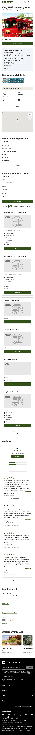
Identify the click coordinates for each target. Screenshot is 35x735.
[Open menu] (31, 2)
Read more (28, 491)
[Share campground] (26, 15)
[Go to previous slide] (4, 25)
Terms (26, 720)
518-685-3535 (5, 603)
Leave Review (17, 456)
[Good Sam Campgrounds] (11, 662)
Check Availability (17, 201)
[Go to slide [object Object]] (14, 35)
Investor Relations (20, 720)
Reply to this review (15, 498)
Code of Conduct (18, 722)
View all (18, 165)
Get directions (5, 598)
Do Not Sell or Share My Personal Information (11, 718)
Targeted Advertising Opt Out (8, 720)
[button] (6, 68)
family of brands (12, 675)
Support (4, 690)
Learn (3, 695)
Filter (6, 206)
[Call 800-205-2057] (25, 2)
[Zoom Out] (30, 118)
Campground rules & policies (9, 613)
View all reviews (17, 580)
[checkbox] (2, 671)
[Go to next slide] (31, 25)
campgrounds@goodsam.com (23, 679)
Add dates (17, 248)
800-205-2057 (8, 679)
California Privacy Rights (27, 706)
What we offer (6, 685)
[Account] (28, 2)
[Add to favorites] (30, 15)
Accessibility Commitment (7, 722)
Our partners (6, 701)
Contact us (17, 106)
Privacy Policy (18, 706)
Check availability (17, 43)
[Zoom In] (30, 114)
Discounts (4, 623)
